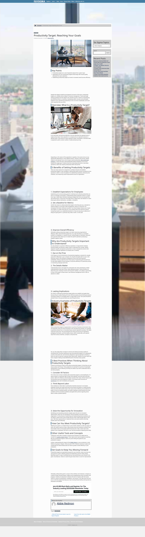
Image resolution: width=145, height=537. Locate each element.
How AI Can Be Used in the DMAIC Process (82, 514)
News (58, 1)
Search (95, 50)
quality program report (62, 437)
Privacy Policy (67, 1)
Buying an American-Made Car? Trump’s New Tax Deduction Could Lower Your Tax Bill (102, 62)
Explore (48, 1)
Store (61, 1)
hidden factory (73, 442)
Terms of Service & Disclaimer (50, 521)
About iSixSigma (38, 521)
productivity (57, 511)
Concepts (39, 25)
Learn (53, 1)
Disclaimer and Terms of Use (61, 496)
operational (54, 380)
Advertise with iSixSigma (77, 521)
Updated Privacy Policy (64, 521)
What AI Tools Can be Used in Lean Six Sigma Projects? (61, 514)
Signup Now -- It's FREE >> (81, 491)
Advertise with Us (79, 1)
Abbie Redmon (51, 38)
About (72, 1)
